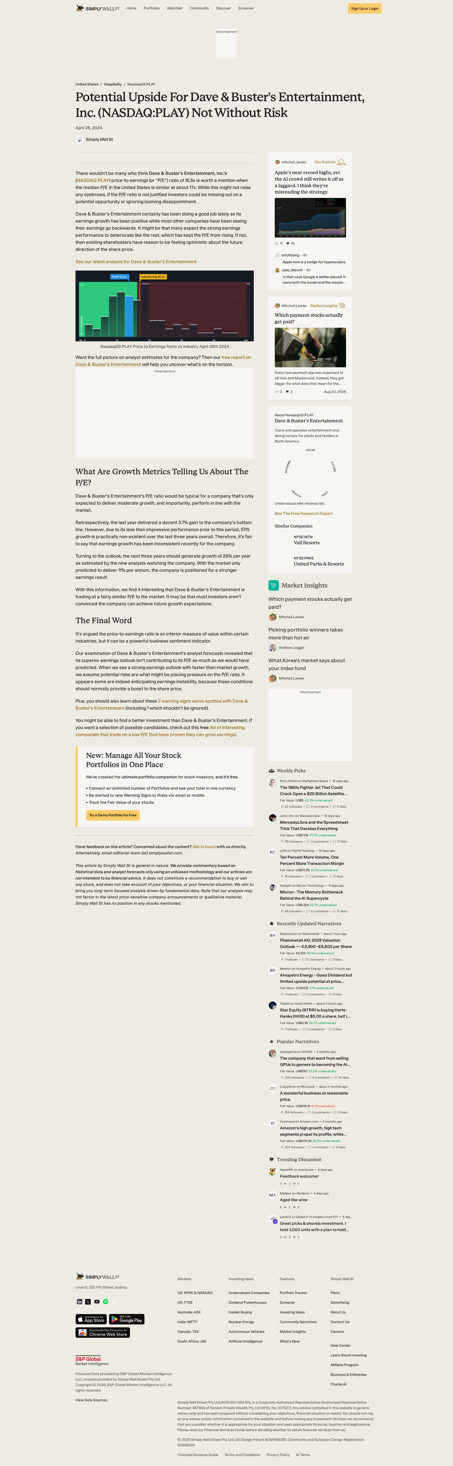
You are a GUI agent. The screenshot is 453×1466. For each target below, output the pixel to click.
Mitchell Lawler (291, 617)
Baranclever (288, 934)
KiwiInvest (287, 1121)
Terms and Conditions (242, 1455)
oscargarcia (288, 1052)
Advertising (340, 1302)
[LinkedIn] (80, 1302)
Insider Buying (240, 1312)
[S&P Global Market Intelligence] (92, 1360)
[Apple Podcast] (114, 1302)
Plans (335, 1293)
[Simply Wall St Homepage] (98, 8)
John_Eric (287, 816)
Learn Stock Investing (349, 1355)
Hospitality (113, 84)
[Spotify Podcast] (105, 1302)
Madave (285, 1193)
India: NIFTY (187, 1322)
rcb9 (283, 851)
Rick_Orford (288, 781)
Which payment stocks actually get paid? (310, 603)
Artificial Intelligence (245, 1341)
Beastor (285, 969)
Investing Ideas (292, 1312)
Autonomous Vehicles (247, 1331)
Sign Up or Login (364, 8)
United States (87, 84)
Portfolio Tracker (293, 1293)
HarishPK (286, 1170)
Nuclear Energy (241, 1322)
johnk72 (285, 1217)
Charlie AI (339, 1384)
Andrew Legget (291, 647)
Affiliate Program (345, 1365)
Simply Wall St (99, 139)
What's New (290, 1341)
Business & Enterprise (349, 1374)
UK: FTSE (185, 1302)
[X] (88, 1302)
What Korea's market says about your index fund (306, 664)
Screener (287, 1302)
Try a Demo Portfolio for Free (113, 815)
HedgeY (285, 885)
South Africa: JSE (191, 1341)
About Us (338, 1312)
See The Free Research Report (304, 513)
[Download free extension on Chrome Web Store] (103, 1333)
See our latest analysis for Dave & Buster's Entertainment (136, 262)
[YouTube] (96, 1302)
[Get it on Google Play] (126, 1319)
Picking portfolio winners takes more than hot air (305, 634)
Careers (337, 1331)
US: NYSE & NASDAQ (195, 1293)
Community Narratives (298, 1322)
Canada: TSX (188, 1331)
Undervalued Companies (249, 1293)
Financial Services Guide (197, 1455)
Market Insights (293, 1331)
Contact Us (340, 1322)
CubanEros (288, 1086)
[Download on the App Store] (91, 1319)
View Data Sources (91, 1400)
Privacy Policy (278, 1455)
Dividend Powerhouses (248, 1302)
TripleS (285, 1003)
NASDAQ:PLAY (93, 180)
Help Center (340, 1345)
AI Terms (303, 1455)
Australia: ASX (189, 1312)
